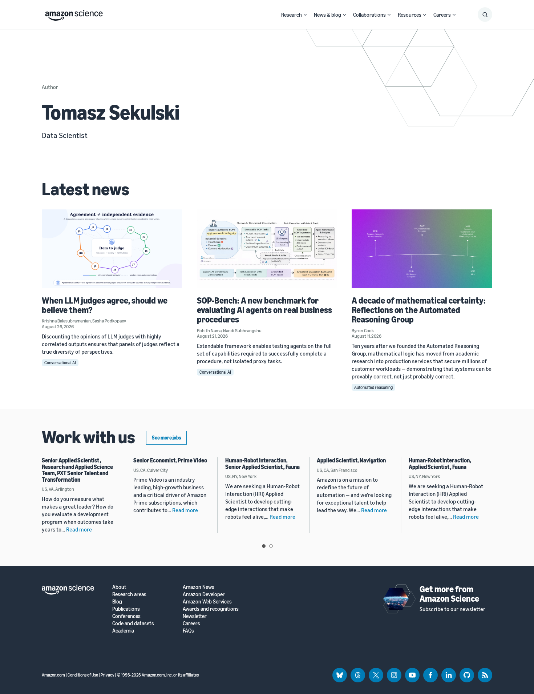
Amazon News (198, 587)
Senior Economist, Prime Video (170, 460)
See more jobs (166, 437)
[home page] (74, 13)
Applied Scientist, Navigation (351, 460)
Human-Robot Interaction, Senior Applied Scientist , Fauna (262, 463)
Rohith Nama (209, 330)
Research (291, 14)
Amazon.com (53, 675)
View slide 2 (271, 546)
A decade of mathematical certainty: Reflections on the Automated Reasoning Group (419, 310)
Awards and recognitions (211, 608)
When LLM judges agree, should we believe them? (104, 305)
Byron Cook (363, 330)
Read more (79, 529)
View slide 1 (264, 546)
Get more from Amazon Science (449, 593)
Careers (442, 14)
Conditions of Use (83, 675)
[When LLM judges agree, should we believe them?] (112, 248)
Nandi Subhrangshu (242, 330)
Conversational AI (60, 362)
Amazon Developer (204, 594)
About (119, 587)
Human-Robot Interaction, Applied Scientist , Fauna (440, 463)
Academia (123, 630)
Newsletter (195, 616)
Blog (117, 601)
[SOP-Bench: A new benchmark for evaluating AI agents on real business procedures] (267, 248)
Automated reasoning (373, 387)
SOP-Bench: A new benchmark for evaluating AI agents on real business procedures (264, 310)
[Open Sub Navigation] (305, 14)
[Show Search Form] (485, 14)
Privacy (107, 675)
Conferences (126, 616)
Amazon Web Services (207, 601)
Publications (126, 608)
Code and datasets (133, 623)
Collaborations (369, 14)
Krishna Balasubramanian (66, 321)
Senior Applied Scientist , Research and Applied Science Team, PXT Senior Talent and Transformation (77, 470)
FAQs (188, 630)
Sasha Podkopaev (109, 321)
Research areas (129, 594)
